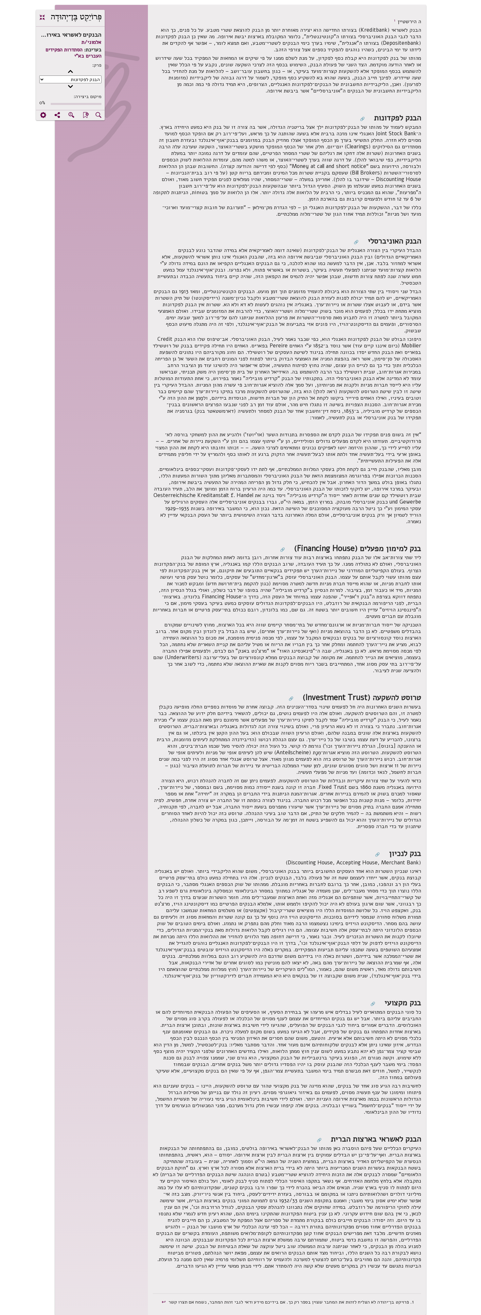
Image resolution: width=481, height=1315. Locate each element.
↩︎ (164, 1302)
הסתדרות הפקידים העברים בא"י (73, 52)
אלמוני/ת (91, 42)
